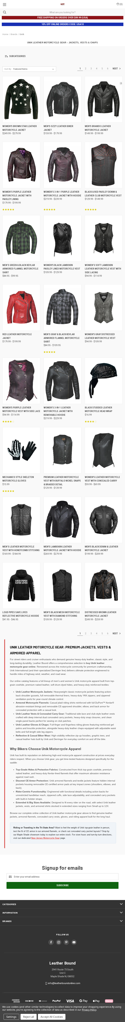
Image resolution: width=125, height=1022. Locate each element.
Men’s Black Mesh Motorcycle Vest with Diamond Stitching (62, 614)
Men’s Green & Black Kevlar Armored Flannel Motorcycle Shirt (20, 269)
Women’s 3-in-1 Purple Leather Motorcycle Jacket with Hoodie (62, 193)
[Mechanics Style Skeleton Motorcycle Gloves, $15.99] (21, 450)
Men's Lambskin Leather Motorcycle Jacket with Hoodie (62, 548)
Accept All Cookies (52, 1017)
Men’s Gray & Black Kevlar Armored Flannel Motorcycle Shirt (62, 338)
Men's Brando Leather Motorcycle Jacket (98, 128)
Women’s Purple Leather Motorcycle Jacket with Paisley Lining (16, 195)
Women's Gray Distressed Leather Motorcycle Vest (100, 336)
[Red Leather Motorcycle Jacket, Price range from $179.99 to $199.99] (21, 307)
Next (115, 68)
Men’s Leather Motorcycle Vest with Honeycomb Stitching (21, 548)
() (121, 4)
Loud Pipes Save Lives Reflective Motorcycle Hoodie (20, 614)
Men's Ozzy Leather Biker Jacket (58, 128)
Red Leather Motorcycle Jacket (17, 336)
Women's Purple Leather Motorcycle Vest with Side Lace (21, 409)
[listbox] (34, 69)
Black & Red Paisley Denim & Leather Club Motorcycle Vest (103, 193)
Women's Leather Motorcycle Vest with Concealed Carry (102, 479)
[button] (62, 56)
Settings (11, 1017)
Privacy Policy (89, 1009)
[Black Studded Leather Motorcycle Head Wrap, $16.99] (103, 380)
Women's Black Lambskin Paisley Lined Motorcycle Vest (62, 267)
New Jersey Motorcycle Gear (45, 838)
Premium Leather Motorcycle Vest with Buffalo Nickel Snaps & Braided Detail (62, 481)
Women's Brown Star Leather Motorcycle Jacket (19, 128)
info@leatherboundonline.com (64, 983)
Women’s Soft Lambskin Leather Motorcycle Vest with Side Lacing (103, 269)
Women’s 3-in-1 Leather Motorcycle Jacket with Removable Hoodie (58, 411)
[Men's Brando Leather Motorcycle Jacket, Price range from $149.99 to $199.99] (103, 99)
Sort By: (8, 69)
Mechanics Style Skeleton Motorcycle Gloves (18, 479)
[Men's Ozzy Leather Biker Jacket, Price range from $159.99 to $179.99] (62, 99)
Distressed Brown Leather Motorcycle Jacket (100, 614)
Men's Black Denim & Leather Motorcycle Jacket (101, 548)
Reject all (28, 1017)
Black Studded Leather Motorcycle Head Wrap (98, 409)
